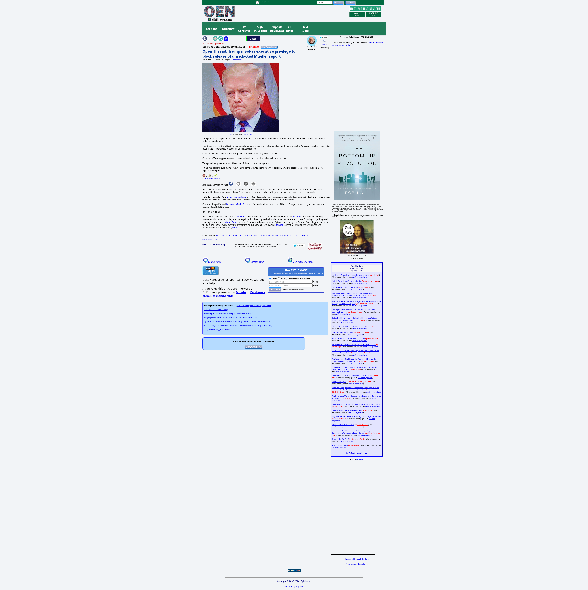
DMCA (251, 134)
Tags (305, 235)
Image (230, 134)
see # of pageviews (359, 277)
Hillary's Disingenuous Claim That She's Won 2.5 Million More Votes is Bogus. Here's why (238, 325)
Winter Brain (231, 222)
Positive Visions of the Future (343, 425)
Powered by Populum (294, 586)
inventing (297, 216)
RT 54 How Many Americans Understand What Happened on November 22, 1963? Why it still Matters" (355, 389)
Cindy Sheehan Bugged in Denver (217, 329)
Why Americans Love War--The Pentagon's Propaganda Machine (356, 416)
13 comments (237, 60)
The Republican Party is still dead (345, 287)
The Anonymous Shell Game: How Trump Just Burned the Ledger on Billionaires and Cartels (354, 360)
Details (246, 134)
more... (235, 227)
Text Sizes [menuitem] (305, 29)
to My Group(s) (209, 239)
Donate (241, 292)
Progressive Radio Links (357, 564)
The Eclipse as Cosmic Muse (342, 332)
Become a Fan (324, 44)
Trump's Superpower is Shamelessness (347, 410)
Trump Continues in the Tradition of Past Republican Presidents (356, 404)
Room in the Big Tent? (340, 439)
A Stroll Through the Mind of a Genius (347, 281)
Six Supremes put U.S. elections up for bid (348, 338)
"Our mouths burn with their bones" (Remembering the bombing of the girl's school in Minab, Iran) (353, 294)
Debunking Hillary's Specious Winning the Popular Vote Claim (228, 314)
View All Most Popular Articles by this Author (254, 306)
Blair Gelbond (362, 425)
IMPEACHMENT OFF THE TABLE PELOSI (231, 235)
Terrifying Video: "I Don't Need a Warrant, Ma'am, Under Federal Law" (230, 317)
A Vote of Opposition (340, 445)
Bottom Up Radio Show (237, 204)
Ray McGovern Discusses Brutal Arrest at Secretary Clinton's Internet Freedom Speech (237, 321)
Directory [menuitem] (228, 29)
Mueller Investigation (280, 235)
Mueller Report (295, 235)
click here (360, 459)
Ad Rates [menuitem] (289, 29)
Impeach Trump (253, 235)
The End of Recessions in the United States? (349, 326)
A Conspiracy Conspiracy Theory (216, 310)
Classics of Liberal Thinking (357, 559)
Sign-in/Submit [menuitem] (260, 29)
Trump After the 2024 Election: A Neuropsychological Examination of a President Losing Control (352, 432)
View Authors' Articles (303, 262)
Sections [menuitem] (211, 29)
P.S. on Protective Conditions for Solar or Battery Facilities (354, 345)
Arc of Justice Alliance (237, 197)
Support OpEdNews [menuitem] (276, 29)
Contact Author (215, 262)
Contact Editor (257, 262)
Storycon (279, 225)
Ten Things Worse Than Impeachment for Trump (351, 275)
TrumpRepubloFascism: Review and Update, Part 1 (351, 375)
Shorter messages (339, 382)
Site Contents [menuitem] (244, 29)
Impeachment (265, 235)
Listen (253, 38)
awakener (241, 216)
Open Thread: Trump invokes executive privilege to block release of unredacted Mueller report (249, 54)
